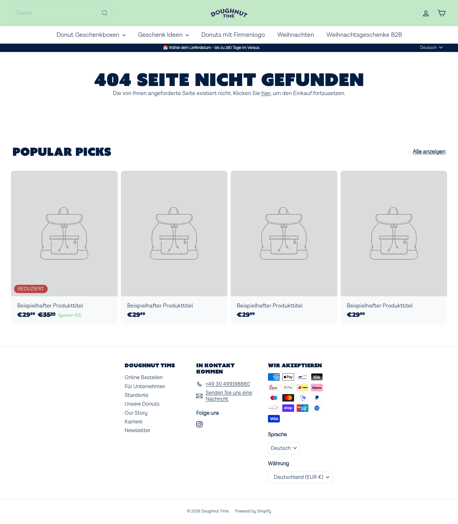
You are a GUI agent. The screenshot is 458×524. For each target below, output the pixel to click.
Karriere (133, 421)
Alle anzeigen (429, 151)
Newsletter (137, 430)
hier (265, 93)
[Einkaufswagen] (441, 13)
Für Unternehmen (145, 386)
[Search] (104, 13)
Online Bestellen (144, 377)
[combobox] (62, 13)
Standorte (136, 395)
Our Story (136, 413)
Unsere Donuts (142, 404)
